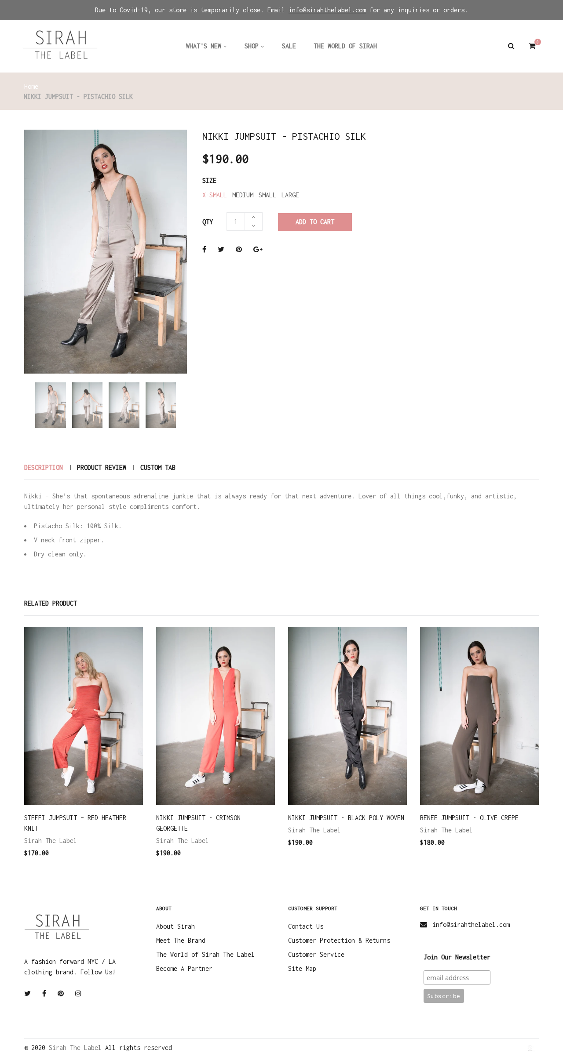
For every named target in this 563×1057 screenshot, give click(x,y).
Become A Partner (184, 968)
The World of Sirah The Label (205, 954)
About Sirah (175, 926)
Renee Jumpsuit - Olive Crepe (469, 817)
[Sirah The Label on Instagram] (78, 993)
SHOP (252, 46)
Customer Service (316, 954)
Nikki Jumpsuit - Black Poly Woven (346, 817)
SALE (289, 46)
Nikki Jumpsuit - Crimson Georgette (198, 823)
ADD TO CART (315, 221)
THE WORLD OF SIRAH (345, 46)
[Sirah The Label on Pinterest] (61, 993)
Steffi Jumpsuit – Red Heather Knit (75, 823)
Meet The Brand (180, 940)
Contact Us (305, 926)
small (267, 195)
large (290, 195)
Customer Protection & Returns (339, 940)
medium (242, 195)
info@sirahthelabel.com (471, 924)
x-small (214, 195)
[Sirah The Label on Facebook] (44, 993)
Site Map (302, 968)
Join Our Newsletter (457, 957)
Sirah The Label (50, 840)
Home (31, 86)
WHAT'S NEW (203, 46)
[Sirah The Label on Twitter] (27, 993)
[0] (531, 46)
